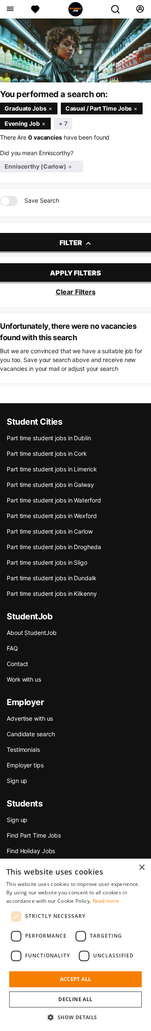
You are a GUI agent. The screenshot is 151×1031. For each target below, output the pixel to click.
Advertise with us (30, 718)
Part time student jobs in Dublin (49, 437)
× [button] (141, 867)
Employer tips (25, 765)
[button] (75, 1017)
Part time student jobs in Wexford (52, 515)
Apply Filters (75, 273)
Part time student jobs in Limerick (52, 469)
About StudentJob (31, 632)
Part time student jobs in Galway (50, 484)
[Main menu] (10, 9)
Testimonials (23, 749)
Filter (71, 242)
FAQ (12, 648)
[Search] (119, 9)
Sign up (17, 780)
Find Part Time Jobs (34, 835)
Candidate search (31, 734)
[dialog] (75, 945)
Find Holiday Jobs (31, 850)
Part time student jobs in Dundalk (51, 578)
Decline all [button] (75, 999)
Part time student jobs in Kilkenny (52, 593)
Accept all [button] (75, 979)
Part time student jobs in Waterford (54, 500)
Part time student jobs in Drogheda (54, 546)
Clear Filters (76, 292)
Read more (106, 900)
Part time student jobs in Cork (47, 453)
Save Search (41, 200)
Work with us (24, 679)
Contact (17, 663)
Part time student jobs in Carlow (50, 531)
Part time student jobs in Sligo (47, 562)
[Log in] (140, 9)
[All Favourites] (35, 9)
